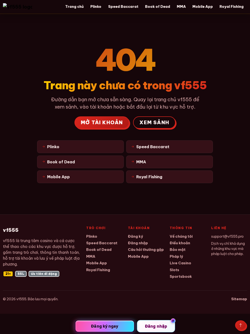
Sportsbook (181, 276)
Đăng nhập (138, 243)
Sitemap (239, 299)
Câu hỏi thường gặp (146, 249)
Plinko (95, 6)
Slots (174, 269)
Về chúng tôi (181, 236)
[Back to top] (240, 325)
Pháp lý (176, 256)
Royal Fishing (231, 6)
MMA (181, 6)
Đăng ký (135, 236)
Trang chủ (74, 6)
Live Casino (180, 263)
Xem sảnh (154, 122)
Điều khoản (180, 243)
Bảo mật (178, 249)
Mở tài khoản (102, 122)
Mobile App (202, 6)
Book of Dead (157, 6)
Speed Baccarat (123, 6)
